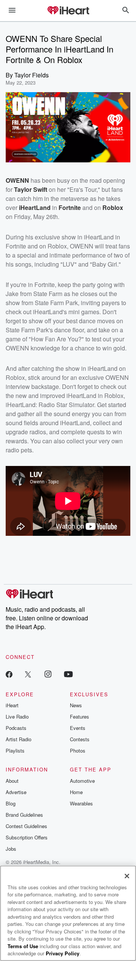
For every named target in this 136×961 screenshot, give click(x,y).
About (12, 780)
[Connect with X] (28, 674)
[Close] (127, 876)
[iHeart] (68, 11)
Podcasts (16, 727)
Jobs (11, 848)
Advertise (16, 792)
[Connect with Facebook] (9, 674)
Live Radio (17, 716)
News (76, 705)
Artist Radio (18, 739)
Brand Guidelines (24, 814)
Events (77, 727)
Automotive (82, 780)
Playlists (15, 750)
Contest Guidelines (26, 826)
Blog (10, 803)
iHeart (12, 705)
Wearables (81, 803)
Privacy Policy (62, 953)
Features (79, 716)
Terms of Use (23, 946)
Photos (77, 750)
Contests (80, 739)
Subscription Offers (27, 837)
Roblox (112, 207)
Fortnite (70, 207)
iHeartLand (35, 207)
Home (76, 792)
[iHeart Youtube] (68, 674)
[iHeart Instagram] (48, 674)
